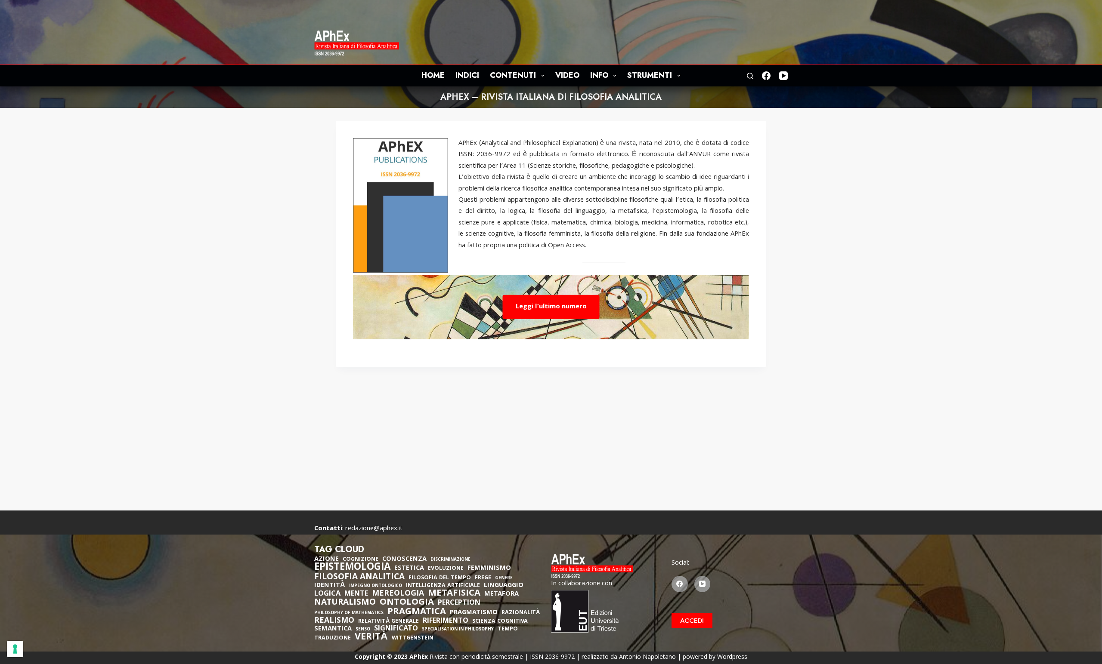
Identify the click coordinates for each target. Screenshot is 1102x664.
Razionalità (520, 613)
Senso (363, 629)
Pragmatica (416, 612)
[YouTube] (783, 75)
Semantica (333, 629)
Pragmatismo (474, 612)
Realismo (334, 621)
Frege (483, 578)
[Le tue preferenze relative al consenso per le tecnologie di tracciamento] (15, 649)
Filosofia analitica (359, 577)
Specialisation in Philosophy (458, 629)
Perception (459, 603)
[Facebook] (766, 75)
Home (433, 75)
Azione (326, 559)
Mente (356, 594)
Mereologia (398, 594)
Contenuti (513, 75)
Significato (396, 629)
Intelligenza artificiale (443, 586)
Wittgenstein (412, 638)
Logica (327, 594)
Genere (504, 578)
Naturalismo (345, 603)
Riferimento (445, 621)
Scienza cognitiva (500, 621)
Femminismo (489, 568)
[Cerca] (750, 76)
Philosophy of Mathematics (349, 613)
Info (599, 75)
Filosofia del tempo (440, 578)
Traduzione (332, 638)
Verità (371, 638)
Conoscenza (404, 559)
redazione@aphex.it (373, 529)
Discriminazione (450, 560)
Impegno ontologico (375, 586)
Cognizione (360, 560)
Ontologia (407, 603)
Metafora (501, 594)
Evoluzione (446, 569)
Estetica (409, 568)
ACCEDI (692, 620)
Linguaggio (503, 585)
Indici (467, 75)
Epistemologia (352, 568)
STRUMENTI (649, 75)
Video (567, 75)
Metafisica (454, 594)
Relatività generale (388, 621)
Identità (329, 585)
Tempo (508, 629)
